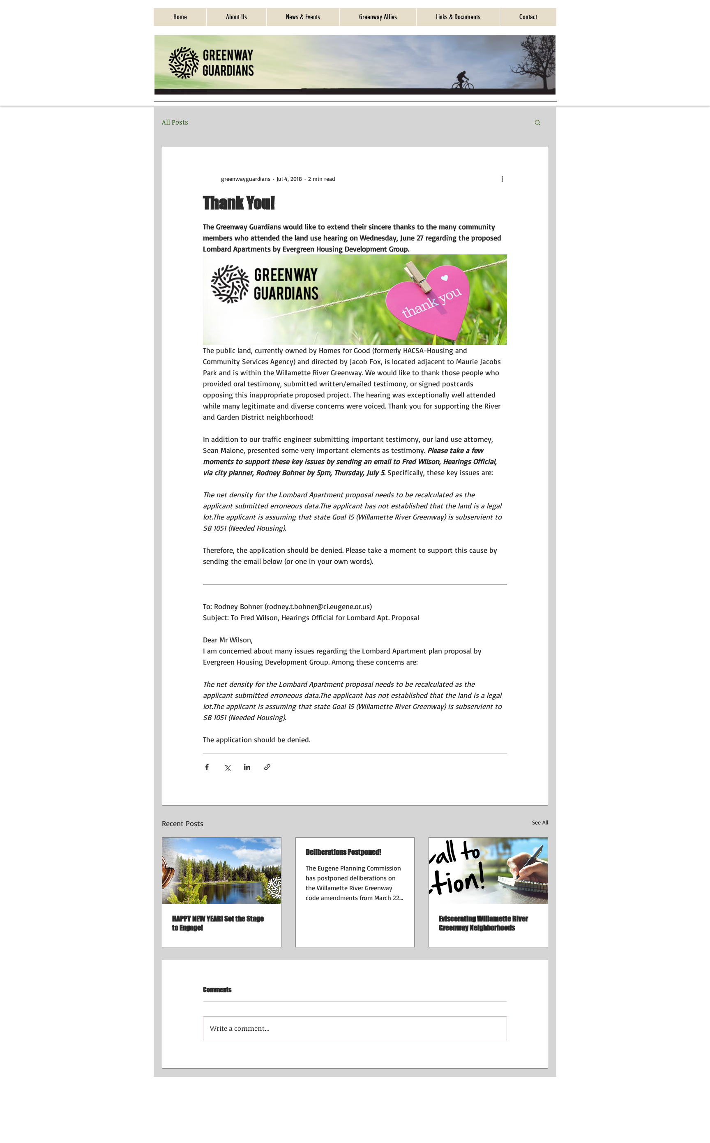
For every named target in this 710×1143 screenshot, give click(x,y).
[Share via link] (267, 767)
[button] (538, 122)
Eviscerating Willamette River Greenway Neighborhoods (483, 923)
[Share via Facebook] (207, 767)
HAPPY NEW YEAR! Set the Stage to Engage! (218, 923)
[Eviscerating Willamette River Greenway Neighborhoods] (488, 871)
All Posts (175, 122)
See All (540, 822)
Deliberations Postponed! (343, 852)
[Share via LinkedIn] (247, 767)
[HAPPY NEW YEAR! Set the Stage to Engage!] (221, 871)
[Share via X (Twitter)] (227, 767)
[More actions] (502, 178)
